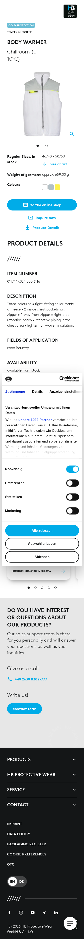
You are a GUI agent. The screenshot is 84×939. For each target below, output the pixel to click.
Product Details (45, 227)
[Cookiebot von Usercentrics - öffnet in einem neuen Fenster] (60, 379)
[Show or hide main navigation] (70, 923)
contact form (24, 708)
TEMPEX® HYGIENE (19, 32)
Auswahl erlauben (42, 544)
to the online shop (45, 205)
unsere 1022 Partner (35, 420)
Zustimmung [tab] (15, 391)
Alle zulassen (42, 530)
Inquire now (46, 217)
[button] (74, 72)
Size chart (58, 164)
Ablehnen (42, 557)
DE (21, 881)
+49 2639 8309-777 (31, 679)
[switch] (72, 483)
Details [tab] (37, 391)
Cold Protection (21, 25)
